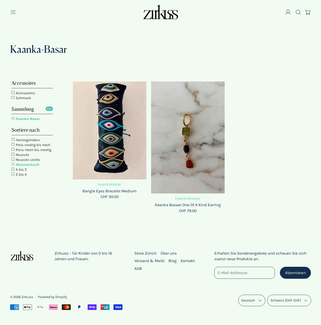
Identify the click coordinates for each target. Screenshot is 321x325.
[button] (298, 12)
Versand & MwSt (149, 260)
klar (49, 108)
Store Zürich (145, 253)
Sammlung (23, 109)
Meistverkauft (27, 164)
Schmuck (23, 98)
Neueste (22, 155)
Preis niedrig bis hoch (32, 145)
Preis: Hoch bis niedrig (33, 150)
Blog (172, 260)
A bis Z (21, 169)
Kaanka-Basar (27, 119)
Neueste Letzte (27, 160)
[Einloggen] (288, 12)
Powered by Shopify (52, 297)
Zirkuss (27, 297)
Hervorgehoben (27, 140)
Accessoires (24, 83)
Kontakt (188, 260)
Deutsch (248, 300)
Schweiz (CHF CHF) (285, 300)
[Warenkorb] (308, 12)
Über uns (168, 253)
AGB (138, 268)
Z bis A (21, 174)
